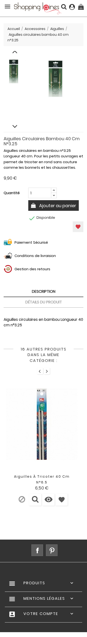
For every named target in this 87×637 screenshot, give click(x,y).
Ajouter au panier (57, 206)
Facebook (37, 550)
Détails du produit (43, 302)
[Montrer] (35, 500)
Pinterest (51, 550)
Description (43, 291)
